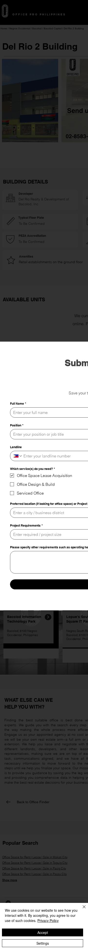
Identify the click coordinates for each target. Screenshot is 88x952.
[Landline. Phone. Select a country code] (17, 456)
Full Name (18, 403)
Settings (42, 943)
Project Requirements (26, 525)
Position (16, 425)
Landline (16, 447)
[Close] (81, 910)
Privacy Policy (48, 920)
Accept (42, 932)
